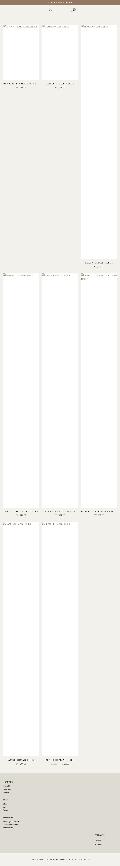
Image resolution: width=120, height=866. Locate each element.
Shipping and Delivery (11, 821)
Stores (5, 810)
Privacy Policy (8, 828)
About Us (6, 786)
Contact (6, 792)
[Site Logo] (60, 10)
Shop (5, 804)
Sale (4, 807)
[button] (46, 10)
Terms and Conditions (11, 825)
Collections (7, 789)
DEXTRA (86, 860)
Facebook (98, 840)
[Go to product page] (21, 52)
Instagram (98, 844)
